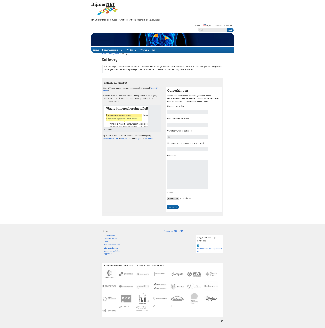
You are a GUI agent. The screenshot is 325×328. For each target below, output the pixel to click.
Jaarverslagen (109, 235)
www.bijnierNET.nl (110, 138)
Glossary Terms (113, 54)
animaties (149, 138)
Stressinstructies (110, 238)
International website (223, 25)
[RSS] (222, 320)
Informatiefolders (111, 248)
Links (106, 241)
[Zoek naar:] (212, 30)
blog (137, 138)
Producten (131, 50)
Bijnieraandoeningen (112, 50)
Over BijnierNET (147, 50)
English (209, 25)
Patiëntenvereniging (112, 245)
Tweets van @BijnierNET (174, 231)
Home (197, 25)
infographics (126, 138)
